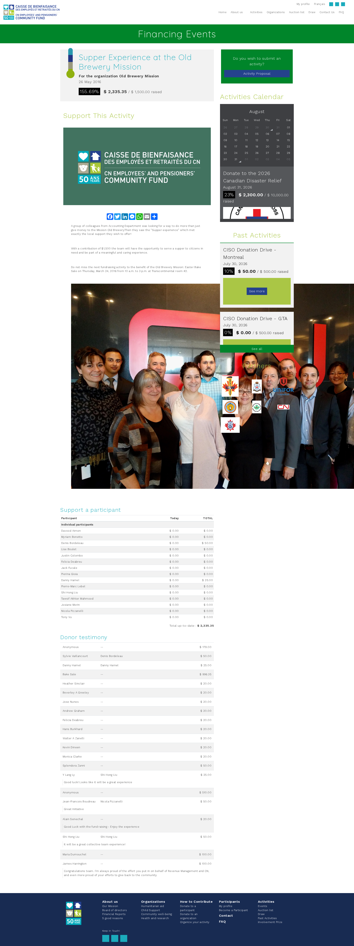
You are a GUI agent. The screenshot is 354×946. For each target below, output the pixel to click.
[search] (348, 12)
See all (257, 349)
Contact (226, 915)
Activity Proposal (256, 73)
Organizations (153, 902)
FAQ (222, 921)
